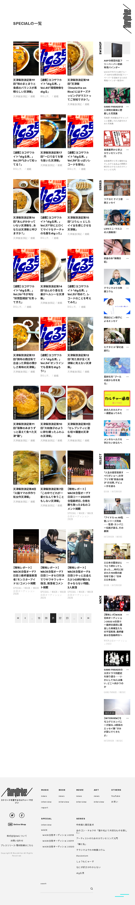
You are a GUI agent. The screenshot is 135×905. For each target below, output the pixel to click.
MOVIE (119, 536)
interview (46, 802)
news (44, 796)
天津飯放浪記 (20, 96)
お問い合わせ (17, 841)
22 (60, 618)
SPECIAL (72, 513)
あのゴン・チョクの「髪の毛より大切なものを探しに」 (101, 831)
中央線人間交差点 (85, 825)
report (44, 807)
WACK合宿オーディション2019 (58, 841)
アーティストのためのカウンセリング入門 (97, 838)
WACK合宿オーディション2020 (80, 516)
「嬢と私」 (81, 844)
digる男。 (45, 96)
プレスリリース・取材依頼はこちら (17, 845)
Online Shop (19, 824)
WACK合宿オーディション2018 (58, 835)
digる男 (80, 873)
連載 (32, 96)
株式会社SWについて (17, 836)
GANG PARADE (110, 692)
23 (67, 618)
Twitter (12, 815)
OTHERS (116, 790)
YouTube (115, 796)
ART (96, 790)
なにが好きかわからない (88, 867)
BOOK (106, 491)
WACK (82, 513)
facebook (21, 815)
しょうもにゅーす (85, 861)
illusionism (82, 856)
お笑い (114, 802)
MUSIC (123, 692)
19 (39, 618)
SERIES (80, 818)
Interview (117, 491)
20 (46, 618)
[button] (26, 58)
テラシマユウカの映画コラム (90, 850)
